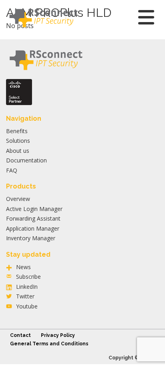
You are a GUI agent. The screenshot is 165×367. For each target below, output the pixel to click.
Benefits (17, 131)
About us (17, 150)
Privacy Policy (58, 335)
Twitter (25, 296)
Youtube (27, 306)
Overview (18, 199)
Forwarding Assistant (33, 218)
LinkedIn (27, 286)
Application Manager (32, 228)
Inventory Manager (30, 238)
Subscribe (28, 276)
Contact (20, 335)
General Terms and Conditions (49, 344)
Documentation (26, 160)
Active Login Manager (34, 209)
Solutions (18, 140)
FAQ (11, 170)
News (23, 267)
